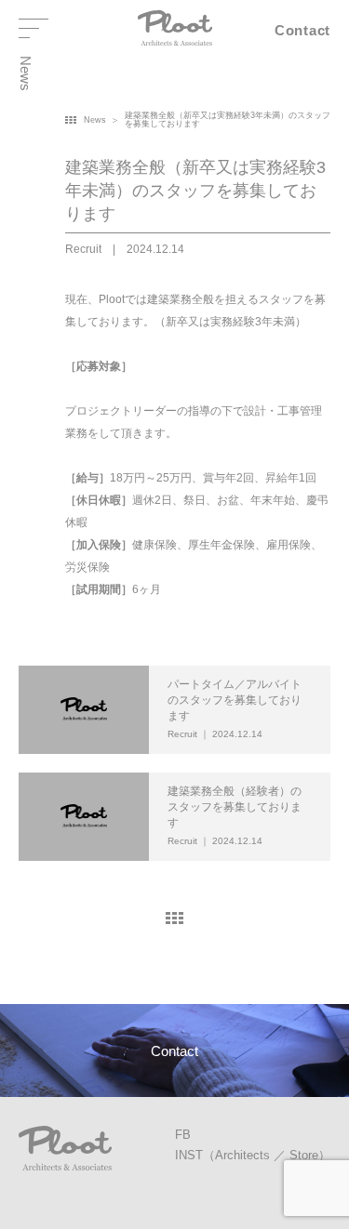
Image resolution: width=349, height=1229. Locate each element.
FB (183, 1135)
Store (303, 1155)
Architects (242, 1155)
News (95, 120)
